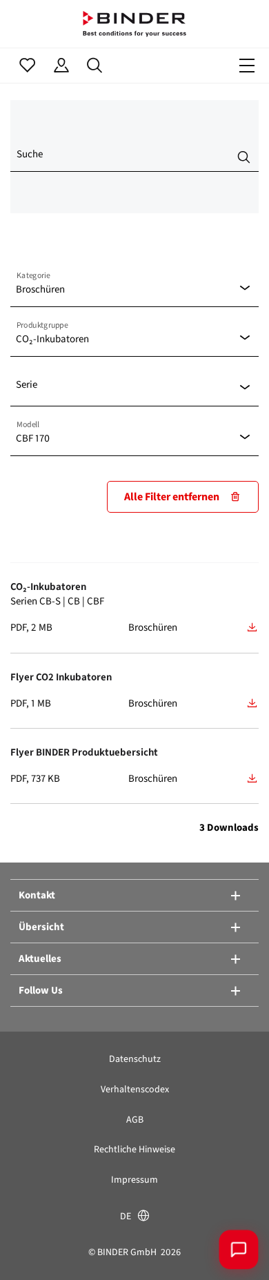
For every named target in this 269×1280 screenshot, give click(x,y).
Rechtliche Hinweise (134, 1149)
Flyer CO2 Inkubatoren (61, 677)
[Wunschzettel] (27, 65)
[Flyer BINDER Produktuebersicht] (252, 778)
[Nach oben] (31, 1249)
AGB (134, 1119)
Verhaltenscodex (135, 1089)
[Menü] (247, 65)
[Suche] (95, 65)
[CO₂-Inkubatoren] (252, 627)
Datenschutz (135, 1058)
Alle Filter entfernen (171, 496)
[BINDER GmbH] (134, 24)
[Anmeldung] (61, 65)
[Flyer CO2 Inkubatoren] (252, 703)
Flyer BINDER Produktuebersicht (84, 752)
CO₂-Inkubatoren (48, 586)
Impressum (134, 1179)
